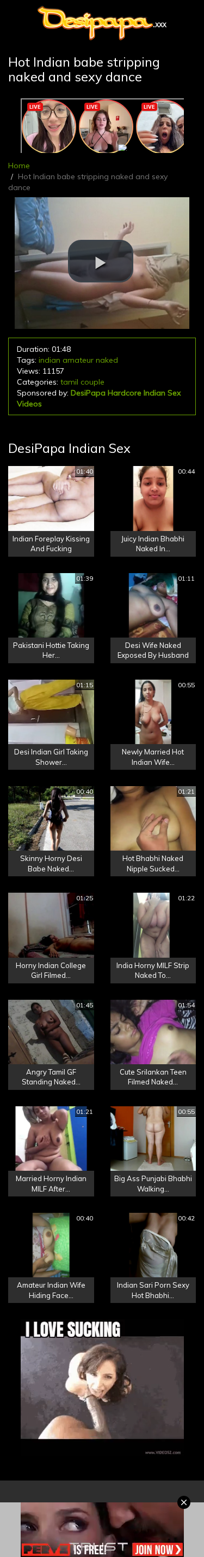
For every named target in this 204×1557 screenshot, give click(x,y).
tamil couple (82, 382)
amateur (78, 360)
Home (19, 165)
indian (49, 360)
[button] (100, 261)
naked (107, 360)
